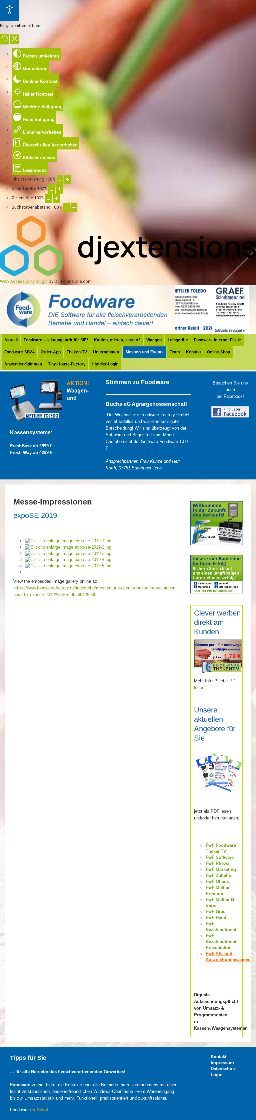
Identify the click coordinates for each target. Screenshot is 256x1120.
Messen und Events (145, 352)
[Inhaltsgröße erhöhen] (67, 179)
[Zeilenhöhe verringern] (48, 198)
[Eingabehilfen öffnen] (9, 10)
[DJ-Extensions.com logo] (128, 274)
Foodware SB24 (19, 352)
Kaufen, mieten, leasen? (117, 340)
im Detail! (40, 1109)
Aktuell (11, 340)
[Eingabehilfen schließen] (14, 39)
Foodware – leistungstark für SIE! (56, 340)
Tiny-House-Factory (67, 364)
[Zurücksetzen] (4, 39)
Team (175, 352)
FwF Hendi (217, 917)
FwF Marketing (221, 869)
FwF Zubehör (219, 875)
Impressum (221, 1062)
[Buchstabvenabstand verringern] (66, 207)
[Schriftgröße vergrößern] (59, 189)
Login (217, 1074)
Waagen (154, 340)
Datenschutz (221, 1068)
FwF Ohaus (217, 881)
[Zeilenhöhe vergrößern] (56, 198)
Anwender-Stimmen (23, 364)
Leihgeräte (178, 340)
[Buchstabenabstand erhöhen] (74, 207)
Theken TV (77, 352)
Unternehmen (106, 352)
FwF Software (220, 857)
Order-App (51, 352)
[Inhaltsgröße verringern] (60, 179)
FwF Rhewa (217, 863)
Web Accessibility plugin (24, 281)
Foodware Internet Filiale (217, 340)
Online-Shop (218, 352)
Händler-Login (105, 364)
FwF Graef (216, 911)
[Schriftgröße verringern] (51, 189)
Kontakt (193, 352)
